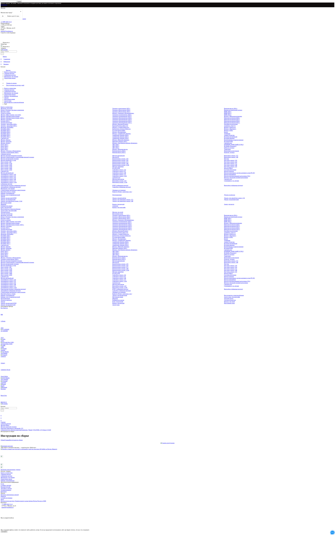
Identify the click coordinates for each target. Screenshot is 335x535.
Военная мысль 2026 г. (119, 151)
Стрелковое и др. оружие (231, 180)
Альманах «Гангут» (230, 126)
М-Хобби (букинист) (230, 146)
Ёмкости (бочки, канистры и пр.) (122, 191)
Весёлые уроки (5, 111)
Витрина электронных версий (10, 494)
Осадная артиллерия (230, 169)
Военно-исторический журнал (233, 110)
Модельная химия (9, 99)
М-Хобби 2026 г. (5, 129)
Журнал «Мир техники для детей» (11, 115)
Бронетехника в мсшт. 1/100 (120, 165)
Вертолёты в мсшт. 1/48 (231, 157)
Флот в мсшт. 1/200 (6, 165)
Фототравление (117, 195)
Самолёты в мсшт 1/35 (119, 171)
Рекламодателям (5, 487)
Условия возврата (6, 490)
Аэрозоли (115, 206)
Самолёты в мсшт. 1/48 (119, 173)
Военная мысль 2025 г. (119, 152)
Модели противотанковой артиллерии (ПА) (237, 176)
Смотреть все (5, 138)
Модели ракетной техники (9, 427)
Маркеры (3, 204)
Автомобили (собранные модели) (11, 187)
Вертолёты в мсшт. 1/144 (119, 182)
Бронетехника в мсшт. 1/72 (120, 162)
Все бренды (4, 308)
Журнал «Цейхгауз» (230, 127)
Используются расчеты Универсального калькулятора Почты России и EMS (23, 501)
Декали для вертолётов (119, 198)
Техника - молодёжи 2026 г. (9, 124)
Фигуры (226, 158)
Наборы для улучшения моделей (10, 195)
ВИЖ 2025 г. (228, 113)
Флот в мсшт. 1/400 (6, 168)
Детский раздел (5, 212)
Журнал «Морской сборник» (120, 140)
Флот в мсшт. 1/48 (6, 162)
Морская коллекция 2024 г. (232, 121)
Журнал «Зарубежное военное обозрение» (124, 143)
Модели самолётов (118, 166)
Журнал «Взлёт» (5, 143)
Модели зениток (229, 171)
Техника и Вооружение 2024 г (121, 110)
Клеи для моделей (6, 207)
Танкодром (227, 149)
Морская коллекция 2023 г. (232, 122)
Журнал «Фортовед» (230, 129)
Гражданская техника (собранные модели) (13, 185)
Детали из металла (229, 195)
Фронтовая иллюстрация (231, 151)
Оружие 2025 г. (5, 121)
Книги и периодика (10, 72)
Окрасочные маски (10, 78)
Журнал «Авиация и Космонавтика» (123, 113)
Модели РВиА (228, 168)
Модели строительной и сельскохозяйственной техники (17, 157)
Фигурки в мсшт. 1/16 (230, 160)
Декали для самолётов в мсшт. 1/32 (234, 198)
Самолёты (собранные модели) (121, 187)
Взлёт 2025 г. (4, 144)
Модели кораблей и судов (8, 160)
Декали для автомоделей (231, 199)
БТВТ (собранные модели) (120, 185)
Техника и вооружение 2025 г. (121, 108)
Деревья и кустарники (119, 190)
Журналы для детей (6, 108)
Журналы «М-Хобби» (7, 127)
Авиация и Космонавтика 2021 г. (122, 122)
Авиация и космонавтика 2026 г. (122, 115)
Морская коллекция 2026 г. (232, 118)
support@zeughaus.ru (7, 31)
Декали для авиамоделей (8, 199)
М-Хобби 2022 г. (5, 135)
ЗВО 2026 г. (115, 144)
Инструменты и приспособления (14, 102)
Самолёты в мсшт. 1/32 (119, 169)
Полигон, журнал (229, 152)
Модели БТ (115, 157)
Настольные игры (117, 213)
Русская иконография (118, 130)
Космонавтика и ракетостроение (233, 140)
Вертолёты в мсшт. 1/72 (231, 155)
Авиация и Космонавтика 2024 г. (122, 118)
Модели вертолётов (118, 179)
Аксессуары (7, 101)
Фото (2, 499)
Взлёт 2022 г (4, 149)
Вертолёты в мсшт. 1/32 (119, 180)
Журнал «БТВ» (228, 130)
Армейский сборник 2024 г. (120, 138)
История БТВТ (228, 141)
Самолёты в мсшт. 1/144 (119, 176)
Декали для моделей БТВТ (9, 198)
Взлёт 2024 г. (4, 146)
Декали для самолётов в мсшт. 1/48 (122, 201)
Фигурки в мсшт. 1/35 (230, 166)
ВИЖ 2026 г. (228, 111)
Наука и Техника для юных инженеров (12, 110)
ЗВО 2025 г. (115, 146)
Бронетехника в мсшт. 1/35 (120, 158)
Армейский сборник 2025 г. (120, 137)
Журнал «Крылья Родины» (120, 124)
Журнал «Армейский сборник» (121, 133)
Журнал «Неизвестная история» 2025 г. (12, 118)
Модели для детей (117, 212)
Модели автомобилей (7, 173)
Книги (226, 132)
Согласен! (4, 531)
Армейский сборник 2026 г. (120, 135)
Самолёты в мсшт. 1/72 (119, 174)
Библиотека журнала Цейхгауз (121, 129)
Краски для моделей (118, 204)
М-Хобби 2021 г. (5, 137)
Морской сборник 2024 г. (119, 141)
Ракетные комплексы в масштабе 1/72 (12, 428)
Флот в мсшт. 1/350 (6, 166)
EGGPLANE (116, 168)
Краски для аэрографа (118, 207)
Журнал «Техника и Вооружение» (11, 151)
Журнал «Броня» (6, 140)
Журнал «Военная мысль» (120, 149)
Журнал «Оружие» (6, 119)
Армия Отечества (229, 135)
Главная (3, 422)
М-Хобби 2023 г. (5, 133)
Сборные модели (9, 73)
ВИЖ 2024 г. (228, 115)
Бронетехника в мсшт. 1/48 (120, 163)
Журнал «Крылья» (6, 141)
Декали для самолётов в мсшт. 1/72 (122, 199)
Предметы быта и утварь (8, 191)
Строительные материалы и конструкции (13, 190)
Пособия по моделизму (231, 124)
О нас (2, 483)
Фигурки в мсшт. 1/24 (230, 162)
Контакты (4, 491)
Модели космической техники (10, 158)
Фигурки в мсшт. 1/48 (230, 165)
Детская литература (6, 213)
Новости (3, 496)
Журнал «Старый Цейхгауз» (120, 127)
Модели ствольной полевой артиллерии (236, 177)
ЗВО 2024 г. (115, 147)
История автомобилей (230, 137)
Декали (6, 97)
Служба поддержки (6, 498)
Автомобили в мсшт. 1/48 (8, 179)
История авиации (229, 138)
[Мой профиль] (2, 413)
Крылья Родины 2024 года (120, 126)
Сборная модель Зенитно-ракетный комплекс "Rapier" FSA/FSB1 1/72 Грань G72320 (26, 430)
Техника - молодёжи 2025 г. (9, 126)
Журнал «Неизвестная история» (10, 116)
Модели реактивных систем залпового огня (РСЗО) (239, 173)
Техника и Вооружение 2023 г (121, 111)
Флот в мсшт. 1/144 (6, 163)
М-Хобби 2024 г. (5, 132)
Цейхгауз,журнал (229, 147)
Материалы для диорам (11, 76)
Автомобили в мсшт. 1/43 (8, 177)
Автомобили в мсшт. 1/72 (8, 180)
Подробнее (4, 5)
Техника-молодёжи (6, 122)
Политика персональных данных (10, 469)
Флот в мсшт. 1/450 (6, 169)
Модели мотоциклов (118, 155)
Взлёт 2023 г (4, 147)
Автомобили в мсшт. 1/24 (8, 174)
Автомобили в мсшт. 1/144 (9, 182)
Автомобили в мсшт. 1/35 (8, 176)
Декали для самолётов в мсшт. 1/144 (11, 201)
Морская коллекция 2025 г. (232, 119)
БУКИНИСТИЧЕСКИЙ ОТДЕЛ (233, 144)
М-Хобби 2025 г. (5, 130)
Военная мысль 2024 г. (230, 108)
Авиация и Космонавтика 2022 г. (122, 121)
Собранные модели (10, 75)
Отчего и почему (6, 113)
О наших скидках (6, 485)
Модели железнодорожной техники (11, 155)
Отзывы (6, 440)
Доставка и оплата (6, 488)
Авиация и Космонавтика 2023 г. (122, 119)
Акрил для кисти (229, 204)
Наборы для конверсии (11, 96)
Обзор (2, 440)
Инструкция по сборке (16, 440)
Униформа (227, 133)
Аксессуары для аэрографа (9, 210)
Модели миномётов (230, 174)
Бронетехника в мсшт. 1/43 (120, 160)
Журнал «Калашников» (119, 132)
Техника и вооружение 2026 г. (10, 152)
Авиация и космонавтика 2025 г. (122, 116)
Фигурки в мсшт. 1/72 (230, 163)
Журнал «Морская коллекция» (233, 116)
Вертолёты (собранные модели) (233, 185)
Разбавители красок (6, 206)
